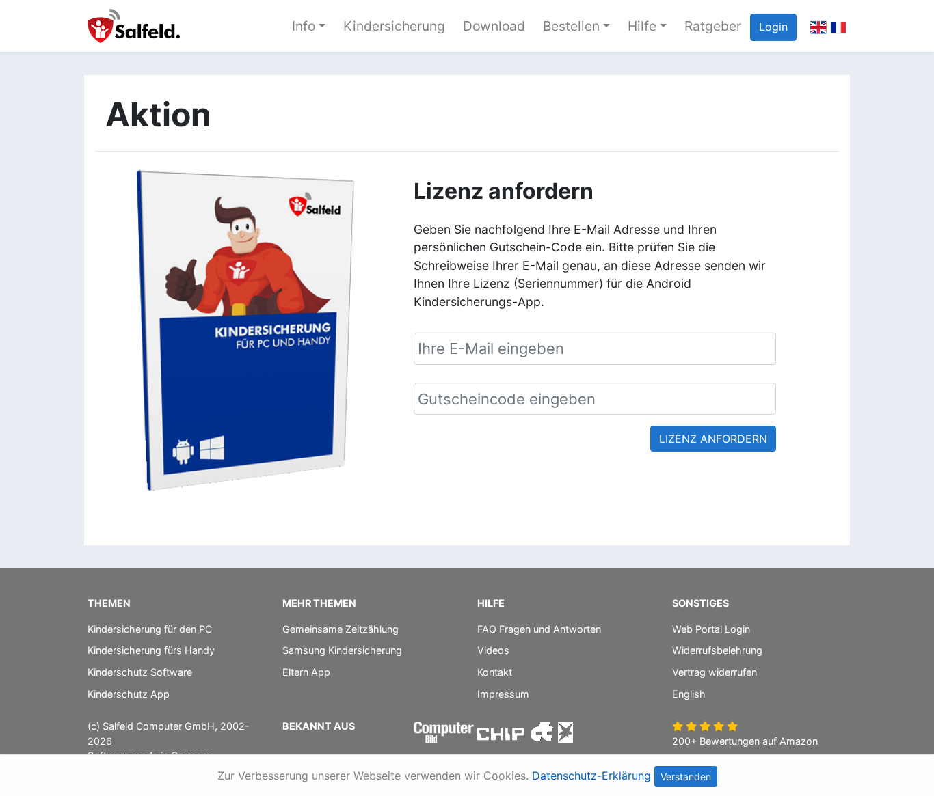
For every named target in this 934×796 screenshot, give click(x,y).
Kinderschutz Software (140, 672)
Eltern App (306, 672)
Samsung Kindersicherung (342, 650)
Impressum (503, 694)
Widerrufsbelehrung (717, 650)
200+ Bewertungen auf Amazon (745, 741)
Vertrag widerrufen (714, 672)
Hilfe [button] (642, 26)
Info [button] (303, 26)
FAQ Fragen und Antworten (539, 629)
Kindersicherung (394, 26)
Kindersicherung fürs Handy (151, 650)
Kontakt (494, 672)
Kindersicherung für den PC (150, 629)
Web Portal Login (711, 629)
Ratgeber (712, 26)
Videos (493, 650)
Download (494, 26)
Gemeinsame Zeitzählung (340, 629)
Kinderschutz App (129, 694)
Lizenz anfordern (713, 438)
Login (773, 26)
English (689, 694)
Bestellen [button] (571, 26)
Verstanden (686, 776)
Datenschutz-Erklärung (591, 775)
